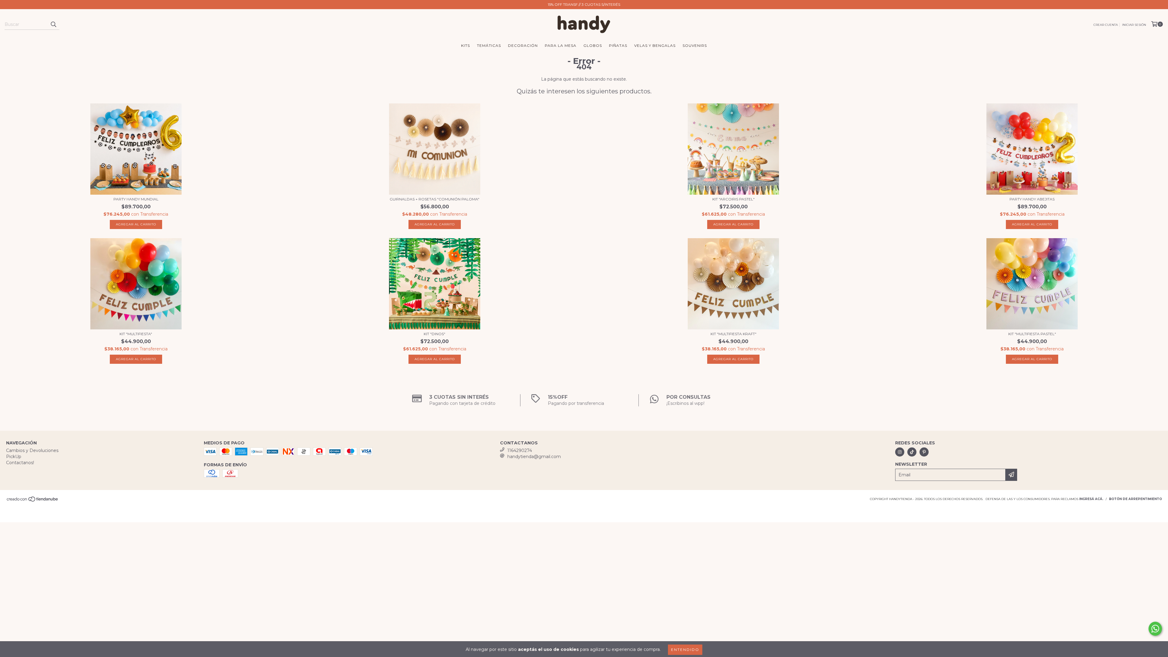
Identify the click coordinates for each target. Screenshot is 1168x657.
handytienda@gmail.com (534, 456)
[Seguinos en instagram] (899, 452)
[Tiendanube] (32, 501)
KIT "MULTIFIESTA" (136, 334)
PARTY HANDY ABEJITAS (1032, 199)
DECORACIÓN (523, 45)
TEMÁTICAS (489, 45)
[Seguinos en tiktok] (911, 452)
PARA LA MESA (560, 45)
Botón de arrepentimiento (1135, 499)
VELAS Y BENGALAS (655, 45)
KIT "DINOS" (434, 334)
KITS (465, 45)
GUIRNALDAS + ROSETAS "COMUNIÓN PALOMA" (434, 199)
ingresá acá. (1091, 499)
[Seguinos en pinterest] (924, 452)
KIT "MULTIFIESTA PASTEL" (1032, 334)
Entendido (685, 649)
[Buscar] (53, 24)
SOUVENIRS (695, 45)
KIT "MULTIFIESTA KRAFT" (733, 334)
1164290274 (519, 450)
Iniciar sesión (1134, 25)
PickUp (13, 456)
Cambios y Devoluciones (32, 450)
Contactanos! (20, 462)
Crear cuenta (1105, 25)
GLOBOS (592, 45)
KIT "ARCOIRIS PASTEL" (733, 199)
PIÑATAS (618, 45)
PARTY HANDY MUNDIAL (135, 199)
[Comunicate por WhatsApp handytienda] (1155, 629)
